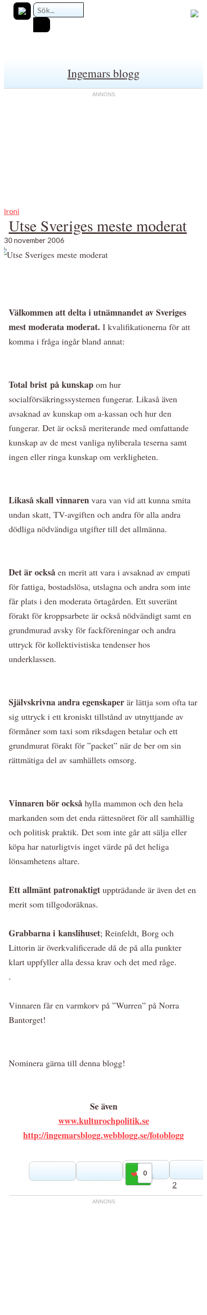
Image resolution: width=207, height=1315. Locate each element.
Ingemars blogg (103, 73)
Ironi (11, 211)
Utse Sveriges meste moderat (98, 225)
